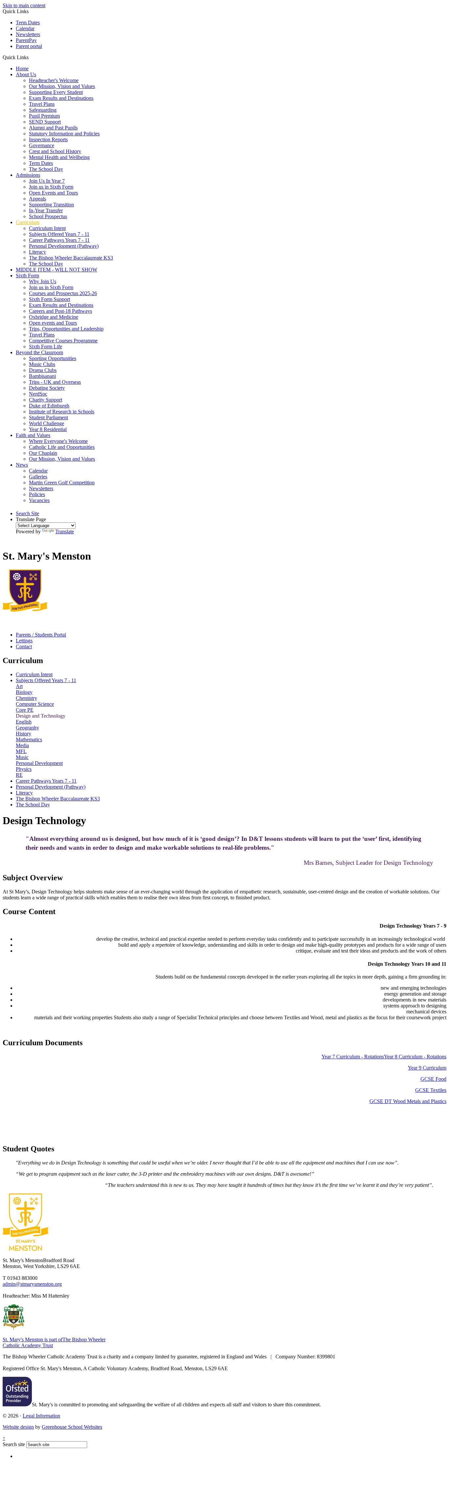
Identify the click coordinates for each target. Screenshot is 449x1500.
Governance (41, 145)
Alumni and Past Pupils (53, 127)
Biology (24, 692)
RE (19, 775)
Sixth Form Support (49, 299)
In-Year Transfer (46, 210)
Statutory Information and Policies (64, 133)
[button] (31, 57)
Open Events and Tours (53, 193)
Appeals (37, 198)
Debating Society (47, 388)
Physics (24, 769)
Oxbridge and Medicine (53, 317)
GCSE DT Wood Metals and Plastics (407, 1101)
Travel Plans (42, 104)
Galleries (38, 476)
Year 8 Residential (48, 429)
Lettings (24, 640)
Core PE (25, 710)
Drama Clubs (43, 370)
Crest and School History (55, 151)
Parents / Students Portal (41, 634)
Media (22, 745)
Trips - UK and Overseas (55, 382)
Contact (24, 646)
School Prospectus (48, 216)
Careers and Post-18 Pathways (60, 311)
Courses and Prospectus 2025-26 (63, 293)
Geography (27, 727)
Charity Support (45, 400)
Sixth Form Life (45, 346)
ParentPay (26, 40)
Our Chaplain (43, 453)
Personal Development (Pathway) (64, 246)
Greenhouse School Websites (72, 1427)
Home (22, 68)
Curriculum (27, 222)
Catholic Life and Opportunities (62, 447)
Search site (14, 1444)
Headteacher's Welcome (54, 80)
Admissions (28, 175)
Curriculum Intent (47, 228)
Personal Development (39, 763)
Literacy (37, 252)
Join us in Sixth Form (51, 187)
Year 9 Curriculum (427, 1068)
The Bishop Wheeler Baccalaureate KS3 (71, 258)
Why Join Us (42, 281)
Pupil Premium (44, 116)
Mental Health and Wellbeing (59, 157)
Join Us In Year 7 (47, 181)
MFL (21, 751)
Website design (18, 1427)
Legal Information (41, 1416)
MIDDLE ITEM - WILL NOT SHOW (56, 269)
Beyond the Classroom (39, 352)
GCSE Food (433, 1079)
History (23, 733)
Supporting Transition (51, 204)
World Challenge (46, 423)
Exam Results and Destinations (61, 98)
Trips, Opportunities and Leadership (66, 329)
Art (19, 686)
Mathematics (29, 739)
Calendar (25, 28)
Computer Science (35, 704)
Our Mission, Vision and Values (62, 86)
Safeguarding (43, 110)
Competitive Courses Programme (63, 340)
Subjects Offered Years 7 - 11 (59, 234)
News (22, 465)
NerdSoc (38, 394)
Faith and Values (33, 435)
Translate (64, 531)
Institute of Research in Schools (61, 411)
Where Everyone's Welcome (58, 441)
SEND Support (45, 122)
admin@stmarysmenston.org (32, 1284)
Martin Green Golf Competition (62, 482)
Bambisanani (42, 376)
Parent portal (29, 46)
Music (22, 757)
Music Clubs (42, 364)
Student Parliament (48, 417)
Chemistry (26, 698)
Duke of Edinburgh (49, 405)
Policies (37, 494)
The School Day (46, 169)
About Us (26, 74)
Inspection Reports (48, 139)
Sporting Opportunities (52, 358)
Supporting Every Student (56, 92)
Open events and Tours (53, 323)
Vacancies (39, 500)
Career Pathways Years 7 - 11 (59, 240)
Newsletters (28, 34)
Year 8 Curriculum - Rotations (415, 1056)
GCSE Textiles (430, 1090)
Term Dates (28, 22)
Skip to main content (24, 5)
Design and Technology (40, 716)
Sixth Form (27, 275)
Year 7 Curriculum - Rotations (352, 1056)
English (24, 722)
